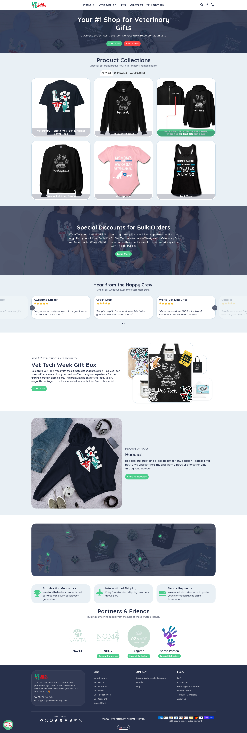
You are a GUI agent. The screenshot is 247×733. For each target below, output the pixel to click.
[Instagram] (51, 720)
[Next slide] (214, 307)
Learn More (123, 254)
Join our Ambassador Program (151, 678)
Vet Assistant (100, 699)
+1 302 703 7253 (45, 696)
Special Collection (108, 656)
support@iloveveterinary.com (52, 700)
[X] (46, 720)
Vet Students (100, 686)
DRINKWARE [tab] (120, 73)
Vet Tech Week (155, 4)
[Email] (75, 720)
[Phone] (80, 720)
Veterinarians (100, 678)
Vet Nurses (99, 690)
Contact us (183, 682)
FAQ (179, 678)
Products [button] (88, 4)
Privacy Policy (184, 690)
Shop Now (114, 43)
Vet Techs (99, 682)
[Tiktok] (56, 720)
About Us (181, 699)
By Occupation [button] (107, 4)
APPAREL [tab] (106, 73)
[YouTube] (65, 720)
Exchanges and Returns (189, 686)
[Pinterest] (61, 720)
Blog (123, 4)
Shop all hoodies (137, 476)
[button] (201, 5)
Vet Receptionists (102, 694)
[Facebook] (41, 720)
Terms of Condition (187, 694)
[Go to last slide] (32, 307)
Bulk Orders (136, 4)
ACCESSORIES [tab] (138, 73)
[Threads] (70, 720)
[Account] (207, 5)
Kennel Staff (100, 703)
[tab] (122, 323)
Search (139, 682)
